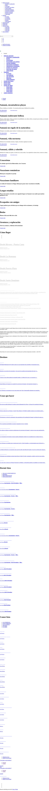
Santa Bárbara (8, 21)
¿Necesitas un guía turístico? (5, 760)
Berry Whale (15, 789)
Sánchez (6, 20)
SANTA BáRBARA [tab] (7, 623)
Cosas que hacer (6, 22)
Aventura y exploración (10, 3)
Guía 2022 (7, 30)
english (4, 771)
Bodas (6, 5)
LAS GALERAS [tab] (6, 624)
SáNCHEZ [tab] (5, 625)
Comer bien (5, 24)
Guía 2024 (7, 28)
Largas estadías (8, 8)
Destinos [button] (4, 15)
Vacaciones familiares (9, 9)
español (1, 773)
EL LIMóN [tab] (5, 627)
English (4, 99)
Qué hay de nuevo (9, 13)
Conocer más (2, 166)
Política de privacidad (7, 758)
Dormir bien (5, 23)
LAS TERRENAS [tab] (6, 622)
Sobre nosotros (6, 31)
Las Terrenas (7, 19)
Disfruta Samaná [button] (6, 2)
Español (1, 765)
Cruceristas (7, 6)
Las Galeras (7, 17)
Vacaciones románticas (9, 10)
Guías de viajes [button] (6, 26)
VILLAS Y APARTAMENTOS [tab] (9, 473)
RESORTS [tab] (5, 474)
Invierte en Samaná (9, 12)
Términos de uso (6, 757)
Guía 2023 (7, 29)
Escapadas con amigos (9, 7)
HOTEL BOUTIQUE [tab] (7, 476)
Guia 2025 (7, 27)
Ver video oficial (3, 110)
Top (1, 767)
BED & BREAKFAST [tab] (7, 475)
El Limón (7, 16)
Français (4, 98)
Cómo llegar (7, 14)
